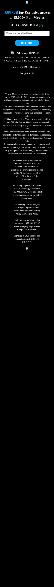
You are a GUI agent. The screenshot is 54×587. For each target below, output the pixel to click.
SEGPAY (16, 192)
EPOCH (24, 192)
